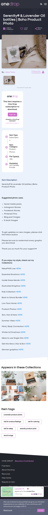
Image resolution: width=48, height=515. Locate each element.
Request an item (8, 482)
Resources (6, 474)
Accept (40, 510)
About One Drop (8, 470)
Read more (7, 510)
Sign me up (8, 491)
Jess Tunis (10, 72)
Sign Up (12, 114)
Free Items (6, 466)
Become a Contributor (24, 461)
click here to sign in (12, 123)
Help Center (6, 478)
